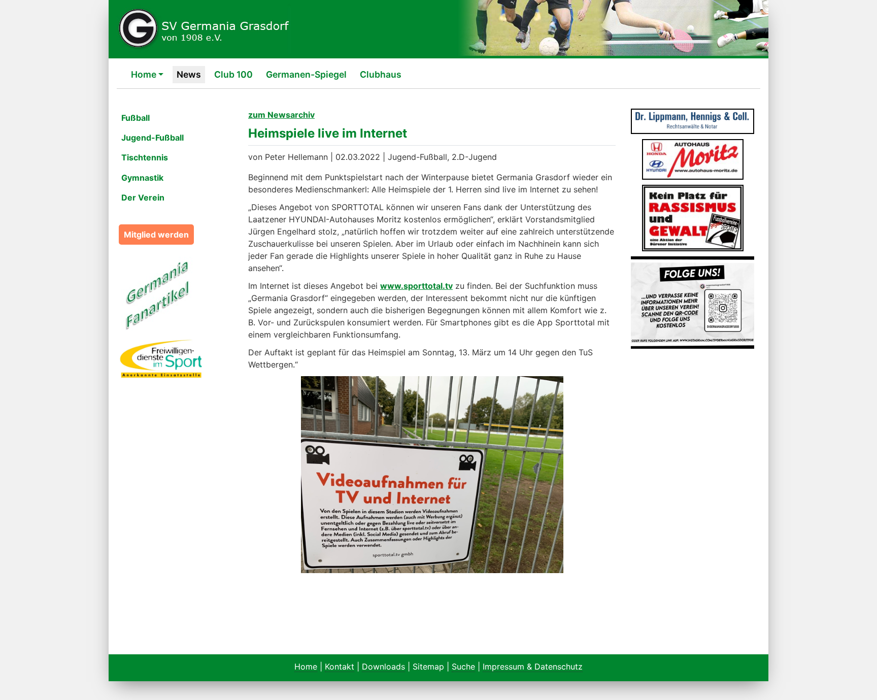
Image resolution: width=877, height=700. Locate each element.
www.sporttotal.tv (416, 286)
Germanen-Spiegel (306, 74)
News (189, 74)
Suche (463, 666)
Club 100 (233, 74)
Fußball (135, 118)
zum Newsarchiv (281, 115)
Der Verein (142, 197)
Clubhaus (380, 74)
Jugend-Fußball (152, 137)
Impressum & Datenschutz (533, 666)
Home (143, 74)
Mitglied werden (156, 234)
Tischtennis (144, 157)
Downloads (383, 666)
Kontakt (339, 666)
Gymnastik (142, 178)
